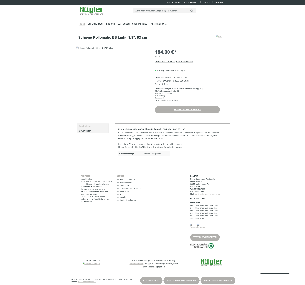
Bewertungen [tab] (85, 130)
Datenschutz (124, 191)
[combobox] (160, 10)
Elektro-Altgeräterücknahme (130, 188)
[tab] (93, 126)
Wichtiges (85, 176)
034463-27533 (199, 189)
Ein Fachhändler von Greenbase (182, 2)
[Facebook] (194, 225)
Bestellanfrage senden (187, 110)
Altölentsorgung (125, 182)
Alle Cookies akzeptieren (218, 280)
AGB (121, 194)
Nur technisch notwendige (181, 280)
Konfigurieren (151, 280)
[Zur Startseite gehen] (91, 10)
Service (206, 2)
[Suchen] (191, 10)
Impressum (124, 185)
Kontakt (219, 2)
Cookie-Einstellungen (127, 200)
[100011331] (113, 72)
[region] (113, 72)
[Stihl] (219, 38)
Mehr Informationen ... (87, 282)
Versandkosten (136, 263)
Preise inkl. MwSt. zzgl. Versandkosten (174, 61)
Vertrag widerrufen (205, 237)
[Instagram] (201, 225)
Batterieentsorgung (127, 179)
